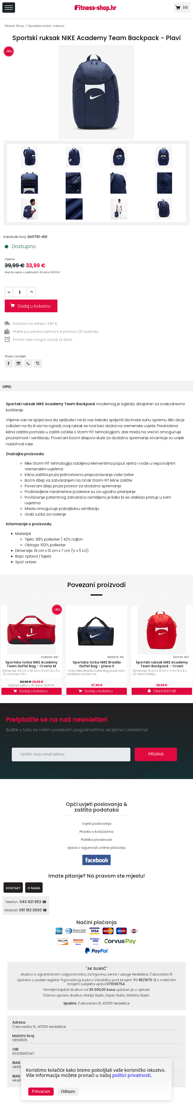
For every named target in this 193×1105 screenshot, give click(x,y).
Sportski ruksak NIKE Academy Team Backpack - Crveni (162, 664)
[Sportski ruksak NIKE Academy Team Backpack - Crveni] (162, 630)
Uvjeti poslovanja (96, 823)
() (185, 7)
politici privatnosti (131, 1075)
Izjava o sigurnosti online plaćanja (96, 847)
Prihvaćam (41, 1091)
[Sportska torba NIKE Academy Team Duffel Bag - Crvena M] (31, 630)
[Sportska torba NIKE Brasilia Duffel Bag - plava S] (96, 630)
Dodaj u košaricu (36, 306)
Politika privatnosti (96, 839)
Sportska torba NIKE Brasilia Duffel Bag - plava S (97, 664)
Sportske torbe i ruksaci (46, 26)
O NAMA (34, 888)
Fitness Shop (14, 26)
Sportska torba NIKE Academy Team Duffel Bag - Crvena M (31, 664)
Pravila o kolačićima (96, 831)
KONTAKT (13, 888)
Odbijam (68, 1091)
